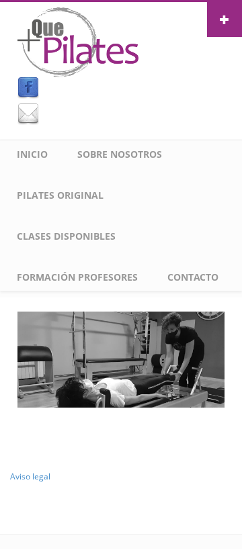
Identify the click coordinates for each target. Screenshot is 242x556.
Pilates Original (60, 195)
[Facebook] (121, 88)
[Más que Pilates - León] (77, 41)
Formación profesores (77, 277)
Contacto (192, 277)
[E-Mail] (121, 114)
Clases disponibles (66, 236)
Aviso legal (30, 476)
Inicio (32, 154)
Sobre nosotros (119, 154)
